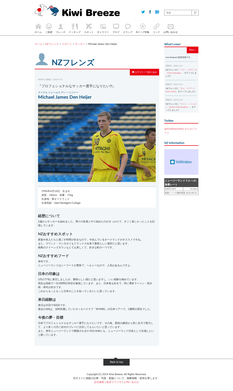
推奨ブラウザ (114, 382)
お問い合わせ (131, 382)
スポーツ (67, 44)
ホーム (38, 44)
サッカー (80, 44)
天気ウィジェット (181, 162)
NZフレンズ (52, 44)
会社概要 (99, 382)
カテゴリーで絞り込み (145, 72)
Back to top (116, 362)
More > (192, 50)
